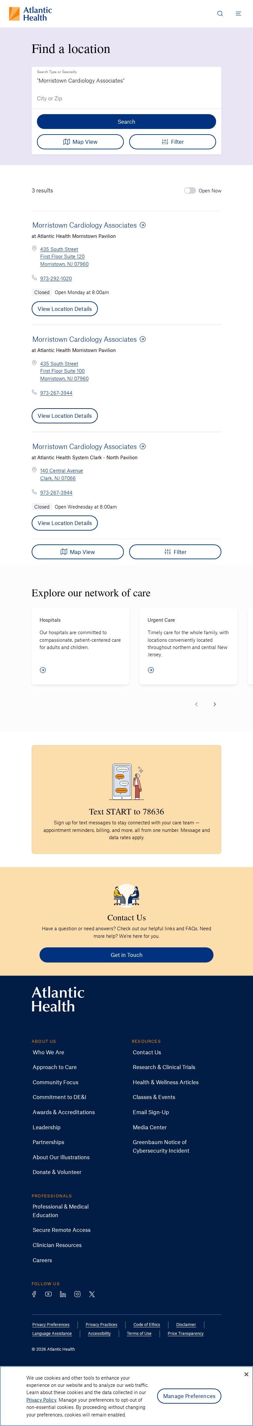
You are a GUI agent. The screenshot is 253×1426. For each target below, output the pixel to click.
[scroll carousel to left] (196, 704)
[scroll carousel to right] (214, 704)
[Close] (246, 1374)
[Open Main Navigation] (238, 13)
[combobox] (126, 77)
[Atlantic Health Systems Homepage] (30, 13)
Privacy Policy (41, 1400)
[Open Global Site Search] (220, 13)
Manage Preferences (189, 1395)
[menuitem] (48, 1052)
